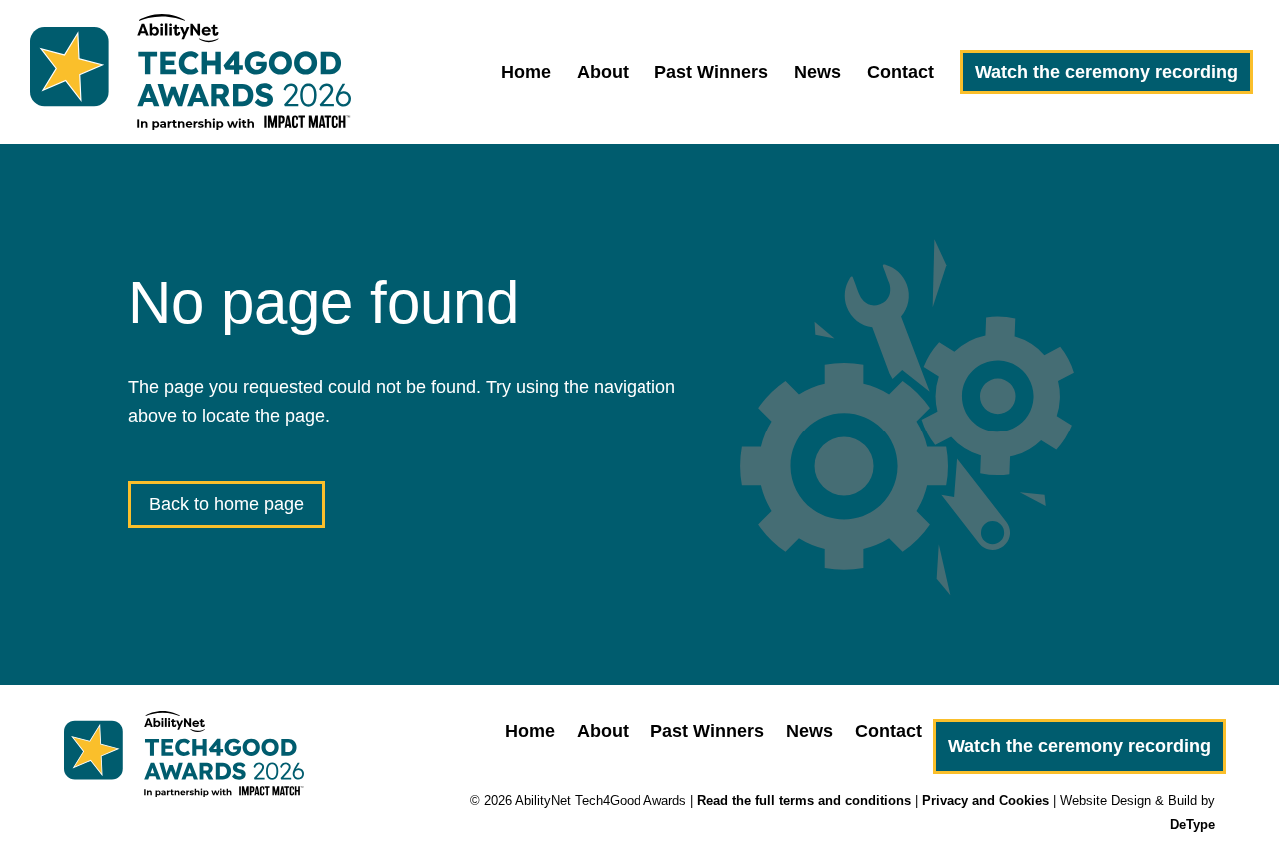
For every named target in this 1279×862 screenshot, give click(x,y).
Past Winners (711, 73)
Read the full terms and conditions (804, 800)
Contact (900, 73)
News (817, 73)
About (603, 73)
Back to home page (226, 504)
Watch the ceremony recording (1106, 72)
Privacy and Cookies (985, 800)
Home (526, 73)
